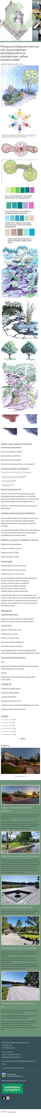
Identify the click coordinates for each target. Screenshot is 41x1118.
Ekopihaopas (6, 485)
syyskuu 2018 (7, 726)
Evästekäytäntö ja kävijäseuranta (13, 1068)
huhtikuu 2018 (8, 732)
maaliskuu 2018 (8, 735)
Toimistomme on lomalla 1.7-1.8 (16, 907)
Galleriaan (19, 776)
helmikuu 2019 (8, 720)
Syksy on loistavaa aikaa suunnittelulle (20, 856)
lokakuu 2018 (7, 723)
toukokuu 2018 (8, 729)
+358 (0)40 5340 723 (13, 1055)
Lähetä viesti (6, 1052)
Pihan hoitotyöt (7, 481)
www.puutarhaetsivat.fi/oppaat (16, 472)
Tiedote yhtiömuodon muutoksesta (19, 948)
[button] (38, 2)
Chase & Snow (12, 1112)
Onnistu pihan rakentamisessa (12, 477)
